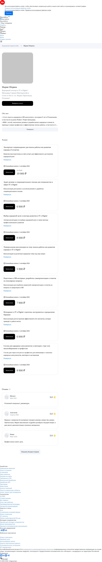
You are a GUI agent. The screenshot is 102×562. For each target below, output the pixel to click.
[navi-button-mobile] (1, 41)
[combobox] (4, 558)
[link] (2, 31)
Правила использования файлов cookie (38, 10)
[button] (2, 35)
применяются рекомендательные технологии (39, 549)
